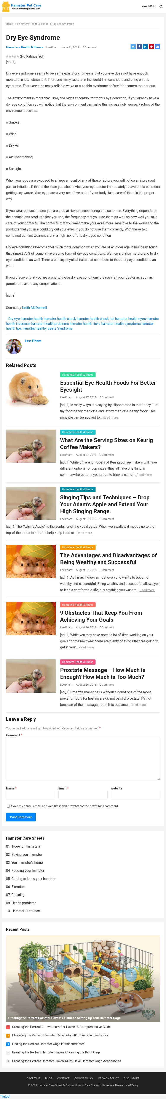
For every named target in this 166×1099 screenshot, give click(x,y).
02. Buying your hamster (24, 855)
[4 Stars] (15, 56)
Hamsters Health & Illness (32, 23)
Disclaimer (131, 1078)
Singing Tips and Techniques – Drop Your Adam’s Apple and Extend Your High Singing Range (105, 504)
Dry (10, 319)
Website (116, 788)
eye (17, 319)
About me (33, 1078)
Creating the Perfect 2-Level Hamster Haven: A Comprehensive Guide (61, 1027)
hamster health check (60, 319)
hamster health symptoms (121, 324)
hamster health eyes (130, 319)
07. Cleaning (15, 895)
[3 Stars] (12, 56)
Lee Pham (52, 47)
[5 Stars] (17, 56)
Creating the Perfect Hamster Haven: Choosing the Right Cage (56, 1052)
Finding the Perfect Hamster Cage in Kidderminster (48, 1044)
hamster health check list (95, 319)
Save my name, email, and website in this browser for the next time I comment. (65, 806)
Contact (63, 1078)
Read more (110, 417)
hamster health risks (85, 324)
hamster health (32, 319)
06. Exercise (15, 887)
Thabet (5, 1096)
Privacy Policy (108, 1078)
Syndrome (65, 328)
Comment (14, 735)
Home (9, 23)
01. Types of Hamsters (23, 846)
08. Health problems (21, 903)
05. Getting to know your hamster (31, 879)
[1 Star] (7, 56)
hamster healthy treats (39, 328)
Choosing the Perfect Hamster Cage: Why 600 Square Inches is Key (60, 1035)
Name (11, 788)
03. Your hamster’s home (24, 863)
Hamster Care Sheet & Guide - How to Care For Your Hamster (75, 1085)
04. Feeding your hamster (25, 871)
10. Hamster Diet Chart (23, 911)
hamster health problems (50, 324)
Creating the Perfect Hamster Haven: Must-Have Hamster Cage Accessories (66, 1061)
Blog (48, 1078)
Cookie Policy (83, 1078)
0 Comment (90, 47)
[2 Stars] (10, 56)
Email (63, 788)
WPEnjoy (133, 1085)
